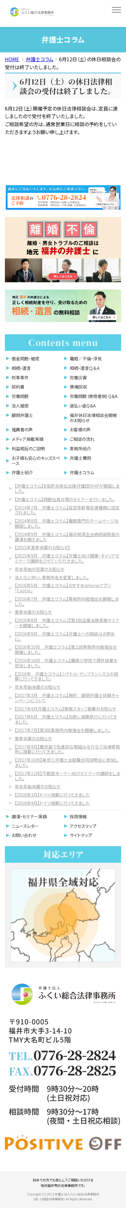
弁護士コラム (40, 59)
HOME (12, 59)
